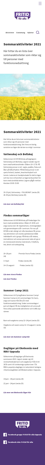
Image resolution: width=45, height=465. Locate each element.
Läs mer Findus (10, 279)
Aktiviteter (10, 32)
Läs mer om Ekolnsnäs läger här (17, 392)
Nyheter (30, 32)
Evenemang (20, 32)
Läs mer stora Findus (12, 274)
